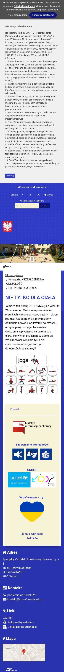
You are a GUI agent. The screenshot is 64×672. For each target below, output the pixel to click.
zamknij (10, 176)
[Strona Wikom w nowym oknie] (11, 669)
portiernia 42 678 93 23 (21, 595)
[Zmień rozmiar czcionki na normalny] (22, 195)
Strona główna (26, 187)
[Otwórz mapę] (24, 652)
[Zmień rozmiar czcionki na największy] (38, 195)
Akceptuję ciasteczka (43, 15)
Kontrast (49, 195)
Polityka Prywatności (20, 622)
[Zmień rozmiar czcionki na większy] (30, 195)
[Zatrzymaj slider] (32, 259)
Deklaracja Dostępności (22, 626)
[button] (4, 253)
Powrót (14, 409)
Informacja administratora (33, 201)
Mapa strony (40, 187)
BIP (9, 618)
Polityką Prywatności (24, 6)
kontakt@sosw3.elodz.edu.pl (25, 599)
